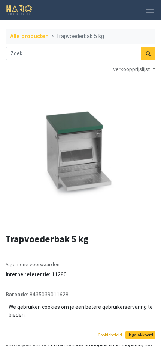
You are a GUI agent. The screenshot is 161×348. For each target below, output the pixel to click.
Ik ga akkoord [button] (140, 335)
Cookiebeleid (110, 335)
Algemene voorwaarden (33, 264)
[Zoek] (148, 53)
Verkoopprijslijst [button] (132, 69)
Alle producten (29, 36)
